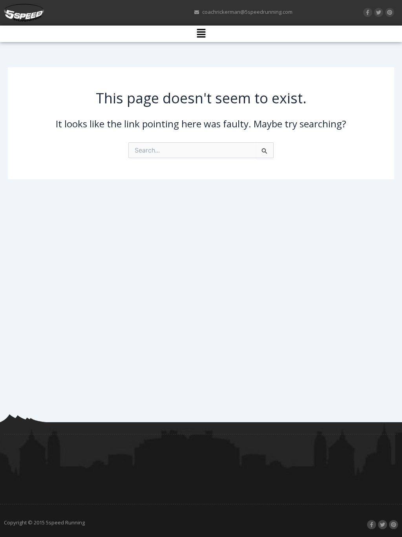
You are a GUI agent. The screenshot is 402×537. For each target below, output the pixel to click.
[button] (201, 34)
